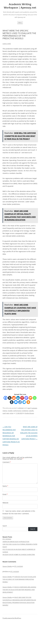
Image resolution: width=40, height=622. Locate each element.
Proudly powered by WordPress (12, 618)
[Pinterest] (22, 398)
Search (5, 526)
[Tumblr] (12, 402)
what (11, 413)
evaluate (34, 408)
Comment (7, 462)
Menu (20, 22)
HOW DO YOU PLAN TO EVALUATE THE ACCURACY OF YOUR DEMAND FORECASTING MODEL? (19, 579)
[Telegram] (24, 402)
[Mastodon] (26, 398)
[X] (10, 398)
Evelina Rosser (29, 413)
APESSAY (21, 408)
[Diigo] (20, 402)
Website (5, 503)
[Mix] (30, 398)
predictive (25, 411)
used (4, 413)
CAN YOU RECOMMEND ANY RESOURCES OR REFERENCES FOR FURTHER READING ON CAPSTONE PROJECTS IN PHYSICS (11, 436)
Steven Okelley (7, 566)
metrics (5, 411)
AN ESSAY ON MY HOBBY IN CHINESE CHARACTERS (19, 554)
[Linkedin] (18, 398)
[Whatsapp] (34, 398)
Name (5, 486)
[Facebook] (5, 398)
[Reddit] (14, 398)
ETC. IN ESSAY (7, 539)
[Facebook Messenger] (16, 402)
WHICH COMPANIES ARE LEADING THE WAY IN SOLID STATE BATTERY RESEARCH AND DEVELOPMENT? (19, 589)
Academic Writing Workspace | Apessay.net (20, 6)
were (7, 413)
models (10, 411)
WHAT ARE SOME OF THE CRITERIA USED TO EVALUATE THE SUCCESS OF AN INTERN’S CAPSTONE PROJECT (28, 433)
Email (5, 494)
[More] (28, 402)
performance (17, 411)
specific (31, 411)
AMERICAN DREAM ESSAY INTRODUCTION (16, 542)
